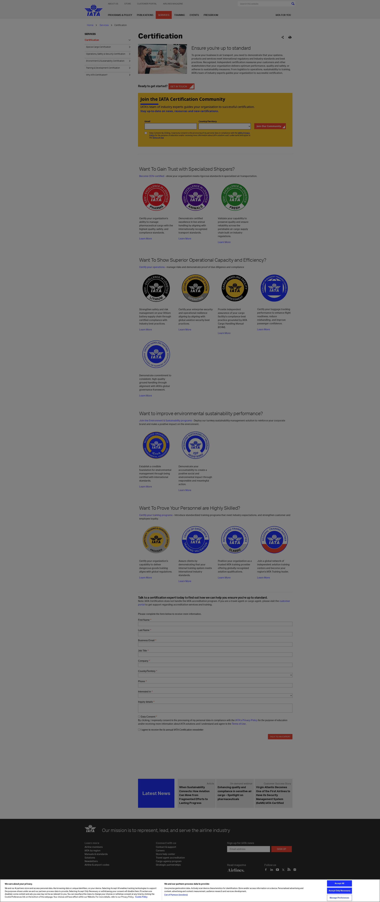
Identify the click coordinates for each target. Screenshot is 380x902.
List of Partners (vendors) (176, 895)
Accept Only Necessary (339, 890)
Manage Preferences (339, 898)
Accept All (339, 883)
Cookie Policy (141, 897)
